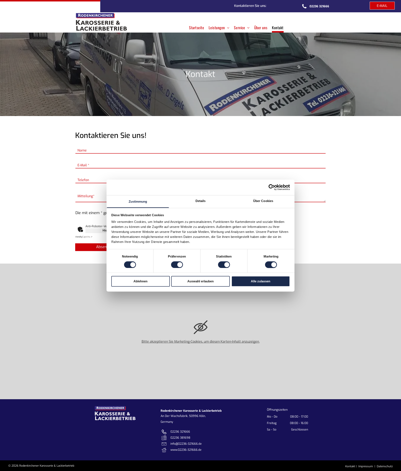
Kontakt (350, 466)
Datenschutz (385, 466)
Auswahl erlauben (200, 281)
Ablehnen (140, 281)
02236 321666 (180, 432)
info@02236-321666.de (186, 444)
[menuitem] (195, 27)
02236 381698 (180, 438)
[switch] (177, 264)
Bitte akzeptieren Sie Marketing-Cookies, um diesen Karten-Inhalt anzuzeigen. (201, 341)
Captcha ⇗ (83, 236)
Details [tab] (200, 201)
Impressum (365, 466)
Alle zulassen (260, 281)
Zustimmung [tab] (138, 201)
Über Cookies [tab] (263, 201)
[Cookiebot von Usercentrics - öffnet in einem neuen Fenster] (271, 187)
